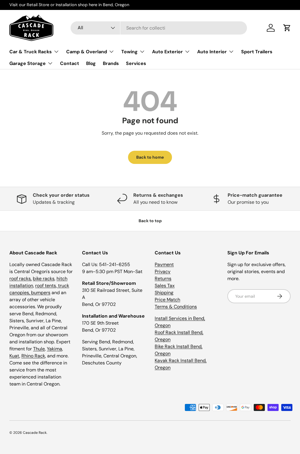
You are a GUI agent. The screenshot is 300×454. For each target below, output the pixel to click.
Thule (39, 349)
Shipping (164, 292)
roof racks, (20, 278)
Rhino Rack (33, 356)
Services (136, 63)
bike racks (43, 278)
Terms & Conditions (176, 307)
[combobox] (159, 28)
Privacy (163, 271)
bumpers (40, 292)
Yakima (54, 349)
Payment (164, 264)
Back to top (150, 220)
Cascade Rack (35, 432)
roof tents (45, 285)
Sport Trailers (256, 52)
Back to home (150, 157)
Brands (111, 63)
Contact (69, 63)
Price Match (167, 300)
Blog (91, 63)
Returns (163, 278)
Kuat (14, 356)
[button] (287, 27)
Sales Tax (165, 285)
